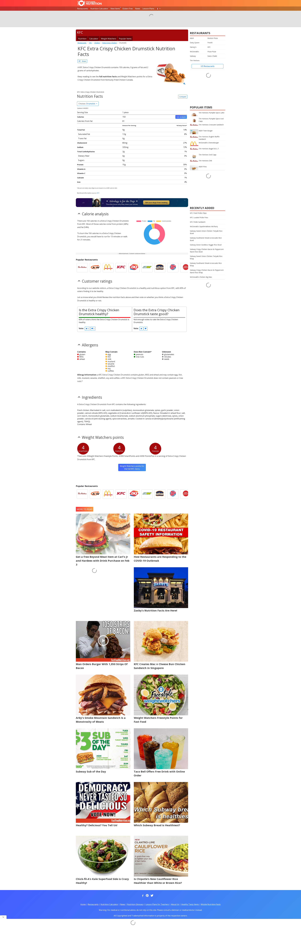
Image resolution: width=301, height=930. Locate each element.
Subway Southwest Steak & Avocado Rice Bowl (206, 239)
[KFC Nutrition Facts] (121, 267)
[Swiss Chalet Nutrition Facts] (185, 267)
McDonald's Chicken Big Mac (201, 277)
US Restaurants (207, 66)
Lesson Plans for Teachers (157, 904)
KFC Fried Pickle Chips (198, 213)
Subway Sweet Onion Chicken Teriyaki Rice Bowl (206, 232)
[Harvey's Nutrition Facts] (159, 267)
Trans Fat (82, 138)
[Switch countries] (158, 8)
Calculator (93, 38)
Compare (182, 97)
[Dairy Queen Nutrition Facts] (134, 267)
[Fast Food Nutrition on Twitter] (151, 895)
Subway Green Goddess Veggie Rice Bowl (206, 245)
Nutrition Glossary (135, 904)
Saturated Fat (84, 134)
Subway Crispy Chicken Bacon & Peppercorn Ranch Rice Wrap (207, 271)
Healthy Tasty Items (190, 904)
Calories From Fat (85, 121)
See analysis (181, 117)
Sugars (81, 160)
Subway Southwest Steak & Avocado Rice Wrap (206, 264)
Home (83, 904)
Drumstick (87, 103)
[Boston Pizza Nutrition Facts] (172, 267)
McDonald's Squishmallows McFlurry (204, 226)
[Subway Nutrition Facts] (146, 267)
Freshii (210, 42)
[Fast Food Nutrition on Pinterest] (147, 895)
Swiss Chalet (212, 56)
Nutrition (82, 38)
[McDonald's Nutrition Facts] (108, 267)
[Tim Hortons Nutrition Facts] (82, 267)
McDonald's (194, 51)
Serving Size (82, 112)
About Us (175, 904)
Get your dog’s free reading (156, 202)
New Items (115, 8)
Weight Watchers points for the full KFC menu (132, 467)
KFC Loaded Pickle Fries (199, 217)
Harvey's (193, 47)
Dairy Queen (194, 42)
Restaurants (82, 8)
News (137, 8)
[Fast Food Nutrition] (89, 3)
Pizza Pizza (212, 51)
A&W (192, 38)
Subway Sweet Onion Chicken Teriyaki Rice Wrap (206, 257)
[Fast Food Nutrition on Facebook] (142, 895)
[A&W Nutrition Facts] (95, 267)
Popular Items (125, 38)
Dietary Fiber (83, 156)
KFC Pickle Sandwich (197, 222)
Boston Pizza (213, 38)
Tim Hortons (195, 60)
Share (83, 61)
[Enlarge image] (184, 83)
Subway (193, 56)
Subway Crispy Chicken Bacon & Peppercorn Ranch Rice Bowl (207, 250)
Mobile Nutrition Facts (211, 904)
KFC (98, 193)
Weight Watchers (108, 38)
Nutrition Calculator (99, 8)
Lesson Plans (148, 8)
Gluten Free (127, 8)
